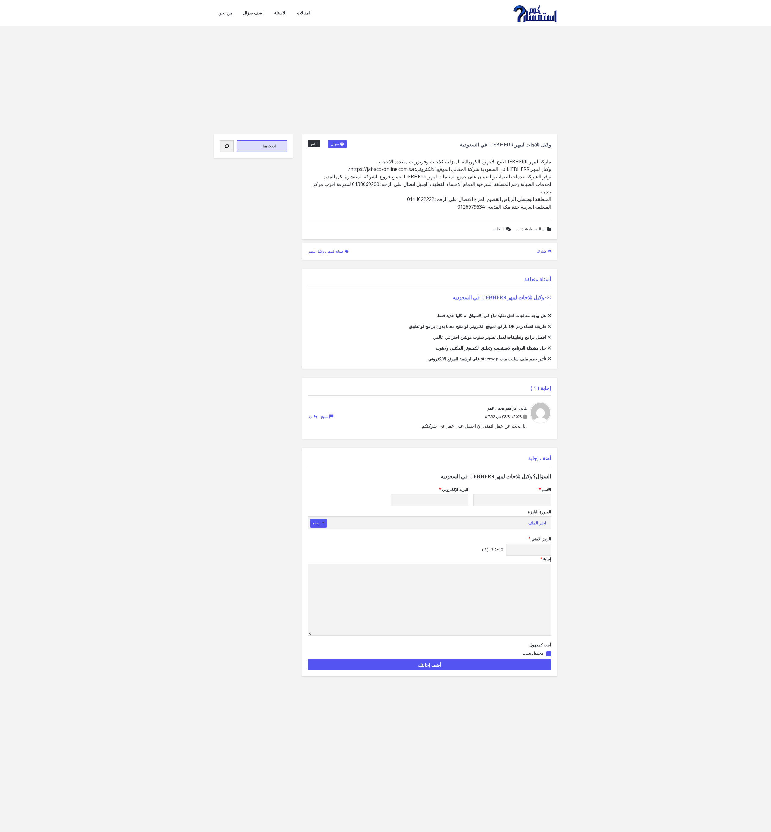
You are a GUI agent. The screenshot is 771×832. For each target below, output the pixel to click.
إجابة (498, 228)
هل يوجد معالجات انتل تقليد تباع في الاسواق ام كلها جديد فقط (491, 315)
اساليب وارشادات (531, 228)
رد (310, 416)
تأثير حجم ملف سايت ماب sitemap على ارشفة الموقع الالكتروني (487, 359)
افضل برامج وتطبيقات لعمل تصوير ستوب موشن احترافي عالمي (489, 337)
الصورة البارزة (539, 512)
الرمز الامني (540, 539)
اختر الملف (537, 523)
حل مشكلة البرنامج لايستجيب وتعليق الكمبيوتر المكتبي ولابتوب (491, 348)
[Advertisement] (385, 71)
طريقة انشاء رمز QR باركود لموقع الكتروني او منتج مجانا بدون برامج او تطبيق (477, 326)
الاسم (545, 489)
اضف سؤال (253, 13)
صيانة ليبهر (335, 251)
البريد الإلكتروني (453, 489)
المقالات (304, 13)
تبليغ (314, 143)
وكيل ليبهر (316, 251)
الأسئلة (280, 13)
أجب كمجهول (540, 645)
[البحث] (227, 146)
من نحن (225, 13)
